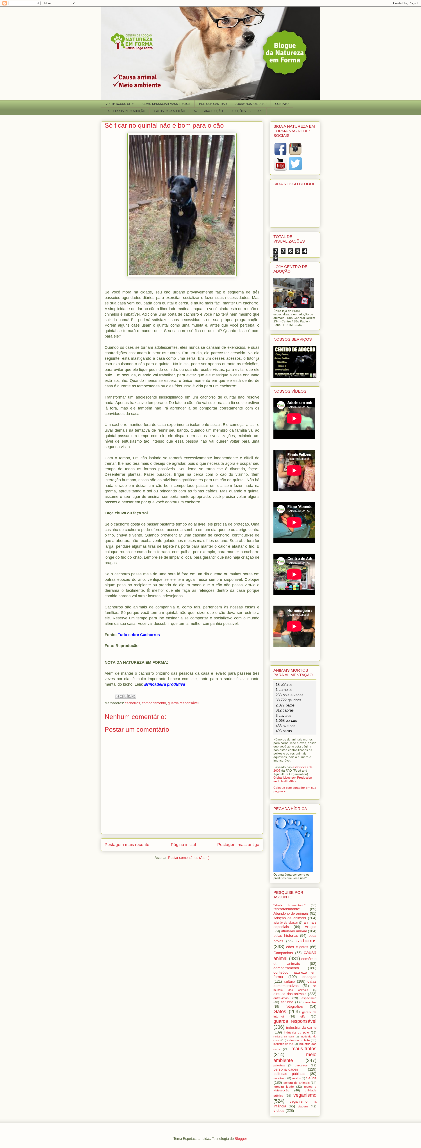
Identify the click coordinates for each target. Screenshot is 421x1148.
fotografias (294, 1006)
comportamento (154, 703)
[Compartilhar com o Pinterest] (134, 696)
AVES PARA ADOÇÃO (208, 111)
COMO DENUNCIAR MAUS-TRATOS (166, 104)
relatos (296, 1078)
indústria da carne (301, 1027)
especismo (308, 998)
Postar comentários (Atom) (188, 858)
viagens (303, 1106)
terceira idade (283, 1086)
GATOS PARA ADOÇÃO (169, 111)
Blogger (241, 1139)
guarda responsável (183, 703)
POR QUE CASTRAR (213, 104)
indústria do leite (298, 1040)
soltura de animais (297, 1082)
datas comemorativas (294, 983)
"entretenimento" (286, 909)
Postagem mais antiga (238, 844)
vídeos (278, 1111)
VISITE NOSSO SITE (120, 104)
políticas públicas (289, 1074)
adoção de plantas (285, 922)
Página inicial (183, 844)
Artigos (310, 927)
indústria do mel (283, 1044)
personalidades (285, 1069)
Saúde (311, 1078)
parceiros (301, 1065)
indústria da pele (296, 1032)
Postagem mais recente (127, 844)
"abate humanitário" (289, 905)
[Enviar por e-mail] (117, 696)
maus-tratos (303, 1048)
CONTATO (282, 104)
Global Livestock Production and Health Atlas (292, 779)
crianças (309, 977)
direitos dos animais (290, 994)
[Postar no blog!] (121, 696)
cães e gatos (297, 947)
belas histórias (285, 935)
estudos (287, 1002)
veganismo (304, 1095)
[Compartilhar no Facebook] (129, 696)
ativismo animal (294, 931)
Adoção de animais (289, 918)
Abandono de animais (291, 913)
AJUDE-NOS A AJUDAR (250, 104)
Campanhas (283, 953)
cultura (289, 981)
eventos (310, 1002)
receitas (278, 1078)
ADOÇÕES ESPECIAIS (247, 111)
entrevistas (281, 998)
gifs (302, 1016)
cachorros (132, 703)
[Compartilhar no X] (125, 696)
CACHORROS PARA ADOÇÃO (125, 111)
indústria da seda (283, 1036)
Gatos (279, 1011)
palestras (279, 1065)
